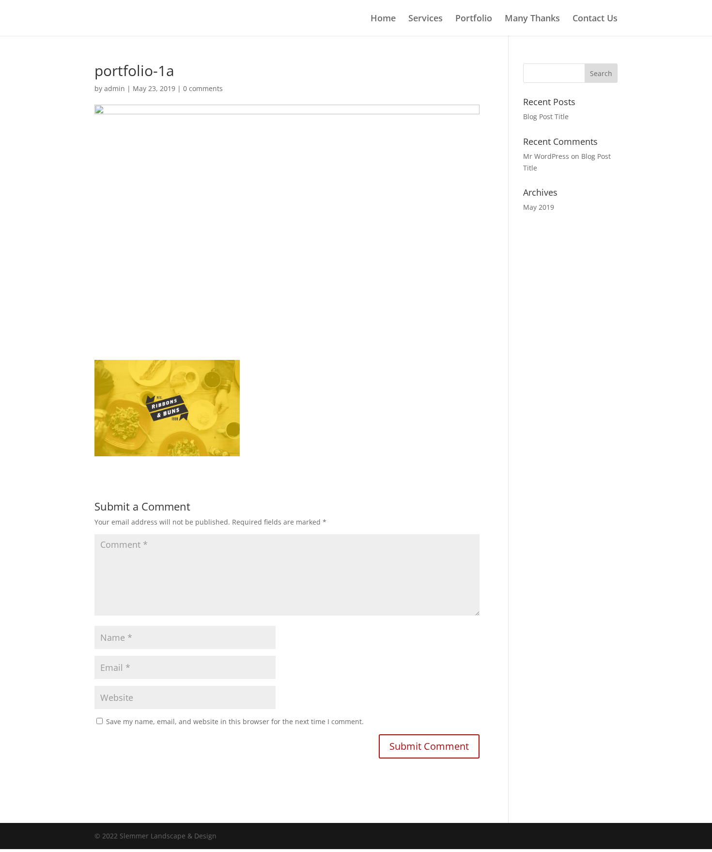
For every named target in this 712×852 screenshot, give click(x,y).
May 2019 (538, 207)
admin (114, 88)
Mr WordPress (546, 156)
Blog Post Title (546, 116)
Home (383, 19)
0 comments (203, 88)
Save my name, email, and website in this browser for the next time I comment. (235, 721)
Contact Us (595, 19)
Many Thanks (532, 19)
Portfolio (473, 19)
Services (425, 19)
